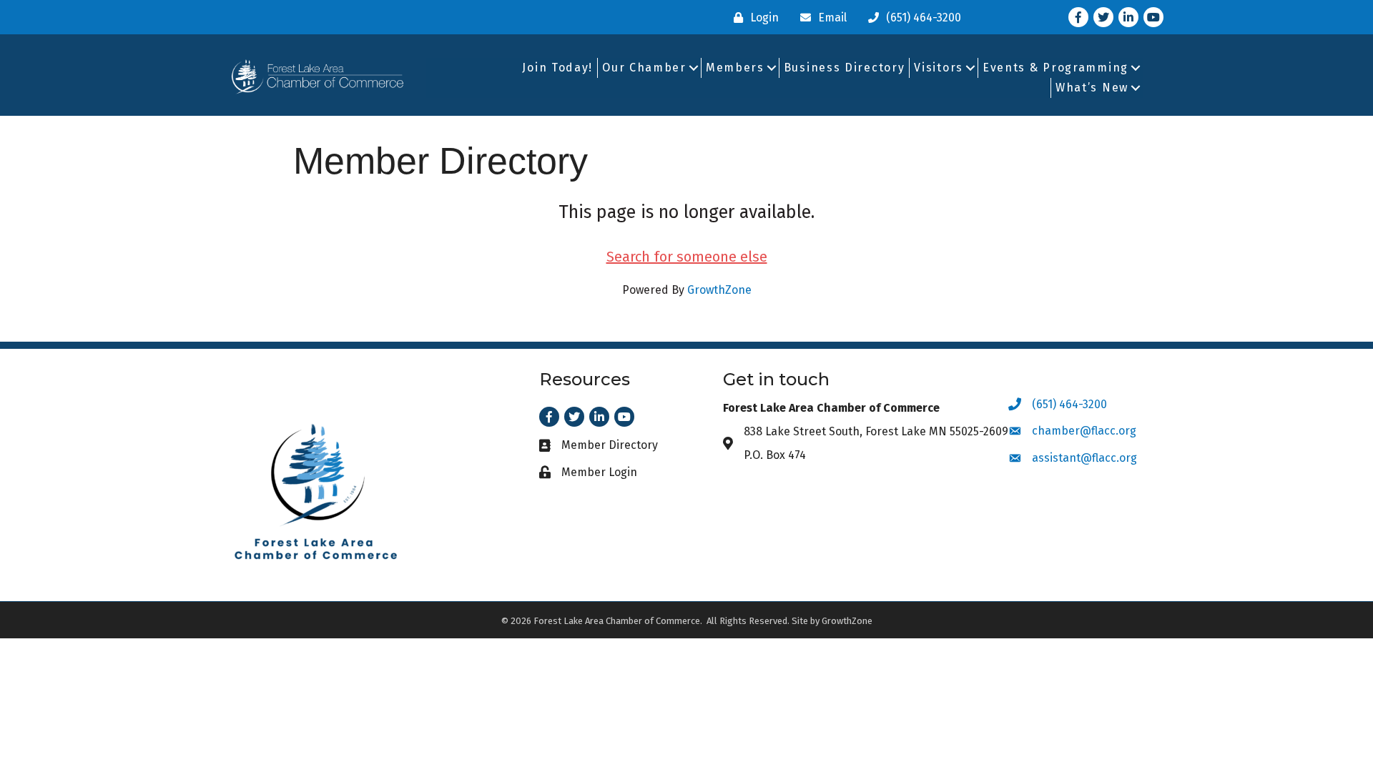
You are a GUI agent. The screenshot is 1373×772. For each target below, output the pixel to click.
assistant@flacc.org (1084, 458)
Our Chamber (644, 67)
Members (735, 67)
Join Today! (557, 67)
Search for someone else (686, 256)
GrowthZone (719, 290)
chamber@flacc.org (1084, 430)
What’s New (1091, 87)
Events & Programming (1055, 67)
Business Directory (844, 67)
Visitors (938, 67)
